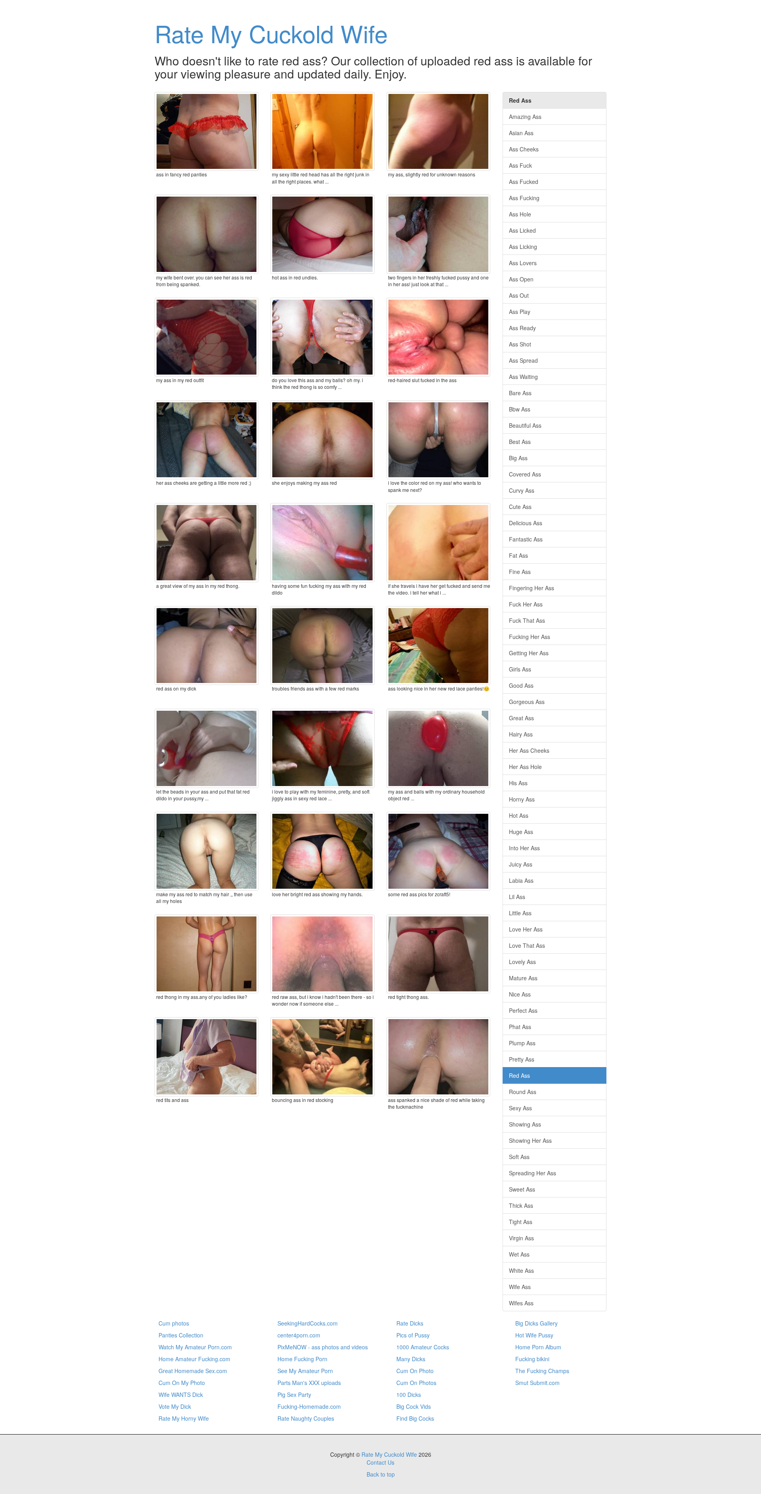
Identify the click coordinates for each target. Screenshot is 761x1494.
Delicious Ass (525, 523)
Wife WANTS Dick (181, 1394)
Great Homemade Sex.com (193, 1371)
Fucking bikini (532, 1359)
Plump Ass (522, 1043)
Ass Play (519, 312)
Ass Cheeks (524, 149)
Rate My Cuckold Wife (271, 33)
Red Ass (519, 1075)
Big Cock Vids (413, 1406)
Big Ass (518, 458)
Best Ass (520, 442)
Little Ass (520, 913)
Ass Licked (522, 230)
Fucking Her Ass (529, 637)
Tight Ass (520, 1222)
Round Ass (522, 1092)
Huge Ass (521, 832)
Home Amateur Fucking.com (194, 1359)
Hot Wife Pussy (534, 1335)
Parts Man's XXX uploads (309, 1383)
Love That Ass (527, 945)
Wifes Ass (521, 1303)
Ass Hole (520, 214)
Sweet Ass (522, 1189)
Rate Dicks (409, 1323)
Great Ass (521, 718)
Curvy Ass (521, 490)
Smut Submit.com (537, 1383)
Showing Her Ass (530, 1140)
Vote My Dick (175, 1406)
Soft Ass (519, 1157)
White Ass (521, 1270)
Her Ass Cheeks (529, 750)
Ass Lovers (523, 263)
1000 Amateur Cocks (422, 1347)
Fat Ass (518, 555)
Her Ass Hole (525, 767)
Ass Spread (523, 360)
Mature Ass (523, 978)
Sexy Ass (520, 1108)
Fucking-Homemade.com (309, 1406)
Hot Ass (518, 815)
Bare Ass (520, 393)
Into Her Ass (524, 848)
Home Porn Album (538, 1347)
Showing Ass (525, 1124)
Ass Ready (522, 328)
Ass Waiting (523, 377)
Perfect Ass (523, 1010)
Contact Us (380, 1462)
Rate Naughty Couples (305, 1418)
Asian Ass (521, 133)
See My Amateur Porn (305, 1371)
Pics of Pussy (413, 1335)
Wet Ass (519, 1254)
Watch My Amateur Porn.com (195, 1347)
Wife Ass (520, 1287)
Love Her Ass (526, 929)
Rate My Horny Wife (184, 1418)
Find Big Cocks (415, 1418)
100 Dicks (408, 1394)
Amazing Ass (525, 117)
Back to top (381, 1474)
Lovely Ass (522, 962)
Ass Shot (520, 344)
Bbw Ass (519, 409)
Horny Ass (522, 799)
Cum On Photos (416, 1383)
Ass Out (519, 295)
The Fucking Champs (542, 1371)
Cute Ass (520, 507)
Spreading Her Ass (532, 1173)
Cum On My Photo (182, 1383)
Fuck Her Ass (526, 604)
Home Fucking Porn (302, 1359)
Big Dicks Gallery (536, 1323)
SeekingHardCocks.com (307, 1323)
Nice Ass (520, 994)
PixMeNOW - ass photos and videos (322, 1347)
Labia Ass (521, 880)
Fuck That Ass (527, 620)
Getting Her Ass (529, 653)
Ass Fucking (524, 198)
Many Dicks (410, 1359)
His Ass (518, 783)
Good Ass (521, 685)
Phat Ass (520, 1027)
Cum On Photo (415, 1371)
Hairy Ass (521, 734)
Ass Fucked (523, 182)
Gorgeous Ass (527, 702)
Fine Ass (520, 572)
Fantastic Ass (526, 539)
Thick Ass (521, 1205)
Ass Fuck (520, 165)
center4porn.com (298, 1335)
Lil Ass (517, 897)
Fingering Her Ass (531, 588)
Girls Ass (520, 669)
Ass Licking (523, 247)
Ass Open (521, 279)
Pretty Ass (521, 1059)
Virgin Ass (521, 1238)
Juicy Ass (520, 864)
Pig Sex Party (294, 1394)
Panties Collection (181, 1335)
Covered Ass (525, 474)
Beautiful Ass (525, 425)
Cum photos (174, 1323)
